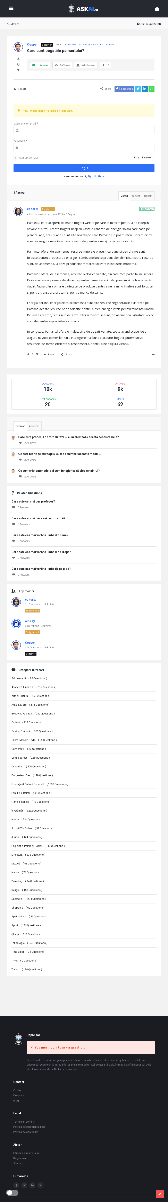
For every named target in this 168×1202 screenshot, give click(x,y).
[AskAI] (85, 8)
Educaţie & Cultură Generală (98, 44)
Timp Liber (28, 951)
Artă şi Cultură (31, 695)
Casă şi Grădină (32, 731)
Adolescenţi (29, 678)
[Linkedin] (32, 1185)
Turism (26, 969)
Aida (28, 621)
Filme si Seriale (30, 801)
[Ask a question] (160, 1194)
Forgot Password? (144, 157)
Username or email (26, 123)
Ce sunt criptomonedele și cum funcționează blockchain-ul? (59, 470)
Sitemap (18, 1163)
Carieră (26, 722)
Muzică (26, 863)
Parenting (27, 881)
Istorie (26, 819)
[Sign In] (157, 8)
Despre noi (19, 1095)
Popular (20, 426)
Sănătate (28, 898)
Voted (124, 195)
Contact (18, 1090)
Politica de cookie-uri (25, 1131)
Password (20, 140)
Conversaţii (28, 748)
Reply (51, 354)
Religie (26, 890)
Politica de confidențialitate (29, 1126)
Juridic (26, 837)
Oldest (136, 195)
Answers (34, 426)
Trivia (24, 960)
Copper (30, 642)
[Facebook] (16, 1185)
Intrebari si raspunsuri (26, 1153)
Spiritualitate (29, 916)
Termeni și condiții (24, 1121)
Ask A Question (151, 24)
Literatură (28, 854)
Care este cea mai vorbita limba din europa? (41, 552)
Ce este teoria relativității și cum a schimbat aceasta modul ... (60, 454)
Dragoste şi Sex (32, 775)
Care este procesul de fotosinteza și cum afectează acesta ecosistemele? (68, 437)
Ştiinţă (26, 934)
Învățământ (29, 810)
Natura (26, 872)
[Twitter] (24, 1185)
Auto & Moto (30, 704)
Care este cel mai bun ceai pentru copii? (38, 518)
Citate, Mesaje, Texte (34, 740)
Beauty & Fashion (33, 713)
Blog (16, 1100)
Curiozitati (28, 766)
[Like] (18, 58)
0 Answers (24, 507)
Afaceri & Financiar (34, 687)
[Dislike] (18, 70)
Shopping (27, 907)
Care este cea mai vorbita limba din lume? (39, 535)
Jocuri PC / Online (32, 828)
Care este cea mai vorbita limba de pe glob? (41, 568)
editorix (30, 599)
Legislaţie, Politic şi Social (38, 845)
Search (14, 24)
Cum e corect (30, 757)
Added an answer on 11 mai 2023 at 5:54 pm (51, 214)
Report (22, 88)
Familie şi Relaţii (31, 792)
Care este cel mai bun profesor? (33, 501)
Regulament (20, 1158)
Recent (148, 195)
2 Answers (30, 443)
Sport (26, 925)
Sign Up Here (95, 176)
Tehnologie (29, 942)
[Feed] (40, 1185)
